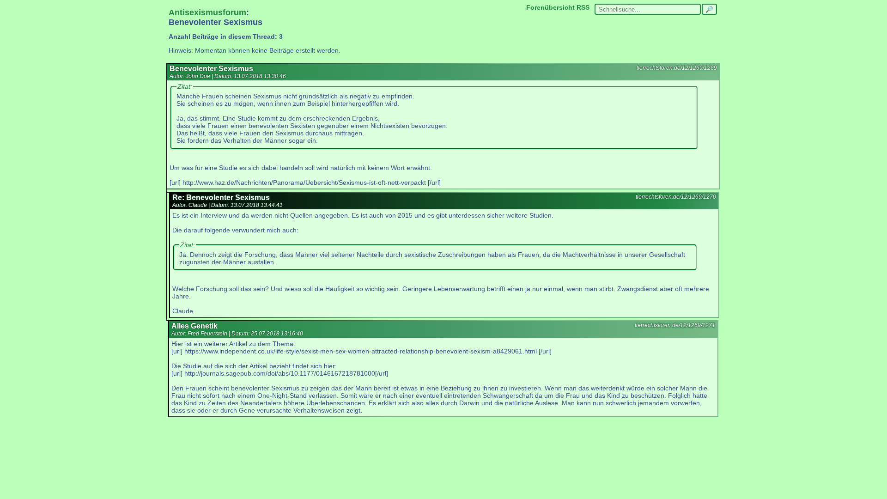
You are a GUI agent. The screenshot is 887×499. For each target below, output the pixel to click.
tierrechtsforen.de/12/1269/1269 (677, 68)
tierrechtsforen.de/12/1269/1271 (675, 325)
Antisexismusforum (207, 12)
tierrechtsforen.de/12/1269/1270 (676, 197)
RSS (583, 7)
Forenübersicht (550, 7)
